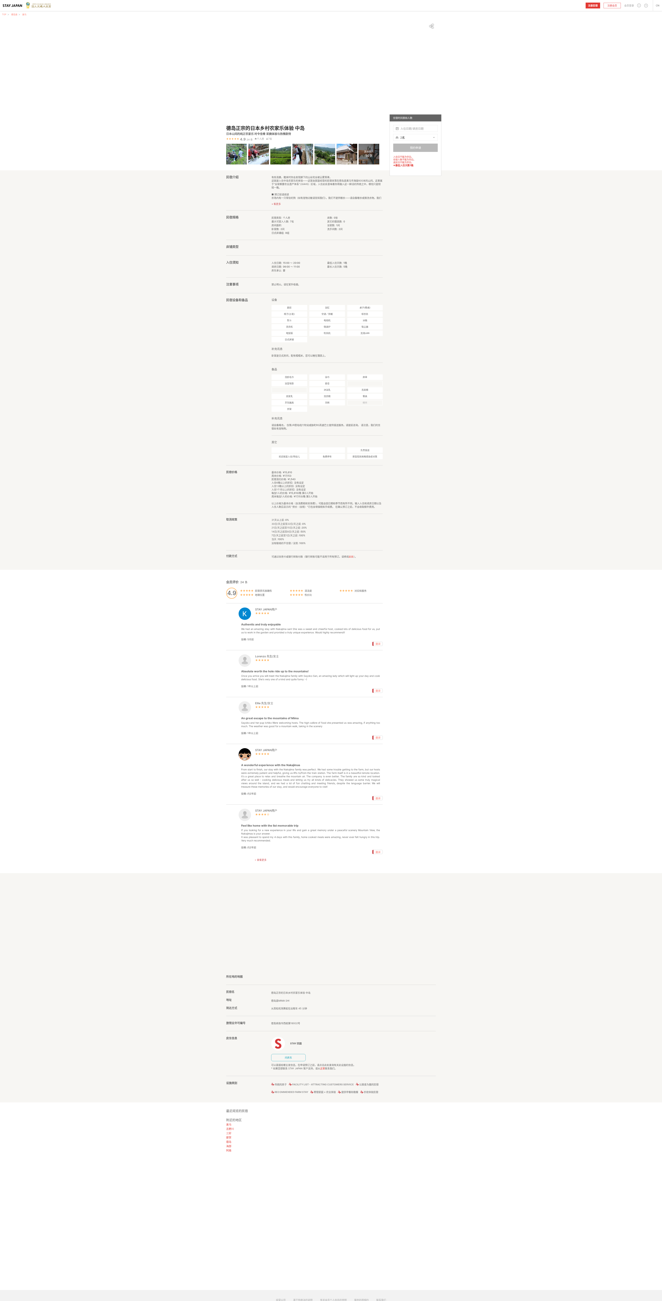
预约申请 (415, 147)
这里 (322, 1068)
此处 (351, 556)
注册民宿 (593, 5)
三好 (228, 1133)
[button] (639, 5)
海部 (228, 1146)
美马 (24, 14)
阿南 (228, 1150)
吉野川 (230, 1129)
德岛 (228, 1141)
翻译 (378, 643)
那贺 (228, 1137)
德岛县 (14, 14)
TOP (4, 14)
